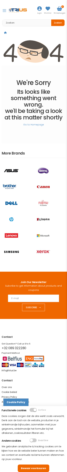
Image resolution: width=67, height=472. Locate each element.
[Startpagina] (5, 32)
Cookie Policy (16, 402)
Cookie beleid (9, 392)
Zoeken (58, 22)
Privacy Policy (9, 397)
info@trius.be (9, 370)
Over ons (7, 387)
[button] (59, 10)
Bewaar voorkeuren (33, 468)
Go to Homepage (33, 124)
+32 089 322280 (14, 348)
